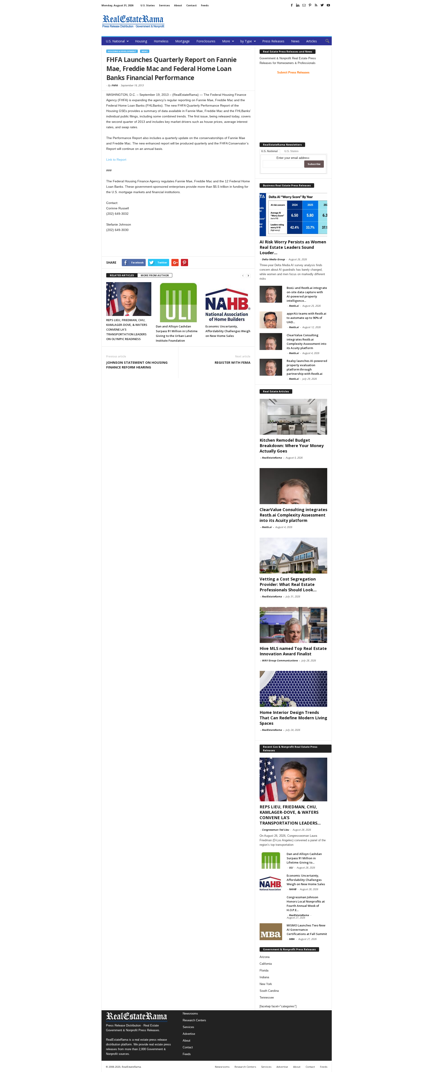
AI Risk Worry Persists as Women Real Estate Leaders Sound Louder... (293, 247)
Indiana (264, 977)
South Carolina (269, 990)
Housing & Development (122, 51)
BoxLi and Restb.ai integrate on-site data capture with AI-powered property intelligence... (307, 294)
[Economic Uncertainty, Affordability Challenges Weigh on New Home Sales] (228, 302)
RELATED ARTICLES (122, 275)
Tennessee (267, 997)
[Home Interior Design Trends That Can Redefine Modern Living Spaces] (293, 689)
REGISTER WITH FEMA (232, 362)
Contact (191, 5)
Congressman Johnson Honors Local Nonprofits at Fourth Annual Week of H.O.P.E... (306, 903)
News (295, 41)
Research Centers (194, 1020)
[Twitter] (322, 5)
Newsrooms (190, 1013)
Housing (141, 41)
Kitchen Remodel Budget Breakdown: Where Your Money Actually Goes (292, 445)
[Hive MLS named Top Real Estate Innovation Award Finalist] (293, 625)
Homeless (161, 41)
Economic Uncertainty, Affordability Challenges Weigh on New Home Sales (227, 331)
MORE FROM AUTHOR (155, 275)
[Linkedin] (298, 5)
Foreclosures (205, 41)
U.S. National (115, 41)
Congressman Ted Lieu (275, 829)
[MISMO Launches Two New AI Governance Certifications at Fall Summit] (271, 931)
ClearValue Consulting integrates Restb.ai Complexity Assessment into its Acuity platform (306, 341)
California (266, 963)
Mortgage (182, 41)
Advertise (189, 1033)
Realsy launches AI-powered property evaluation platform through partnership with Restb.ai (307, 367)
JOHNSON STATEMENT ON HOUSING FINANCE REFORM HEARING (137, 364)
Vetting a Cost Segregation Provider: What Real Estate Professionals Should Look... (288, 584)
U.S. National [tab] (269, 151)
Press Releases (273, 41)
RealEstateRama (272, 457)
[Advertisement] (250, 21)
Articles (311, 41)
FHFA (114, 85)
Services (164, 5)
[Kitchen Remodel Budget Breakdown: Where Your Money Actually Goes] (293, 417)
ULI (291, 867)
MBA (292, 939)
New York (266, 984)
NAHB (292, 889)
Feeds (205, 5)
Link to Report (116, 159)
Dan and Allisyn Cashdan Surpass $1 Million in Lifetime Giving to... (304, 858)
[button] (325, 41)
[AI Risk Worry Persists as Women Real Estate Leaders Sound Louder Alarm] (293, 214)
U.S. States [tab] (291, 151)
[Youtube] (328, 5)
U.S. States (147, 5)
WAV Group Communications (280, 660)
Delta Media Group (273, 259)
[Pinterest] (310, 5)
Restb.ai (294, 305)
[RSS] (316, 5)
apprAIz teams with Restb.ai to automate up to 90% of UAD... (306, 317)
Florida (264, 970)
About (178, 5)
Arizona (264, 957)
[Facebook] (292, 5)
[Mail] (304, 5)
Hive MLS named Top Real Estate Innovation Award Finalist (293, 651)
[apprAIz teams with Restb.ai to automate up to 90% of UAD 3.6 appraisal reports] (271, 319)
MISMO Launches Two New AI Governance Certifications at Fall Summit (307, 929)
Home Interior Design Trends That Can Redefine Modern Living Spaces (293, 718)
